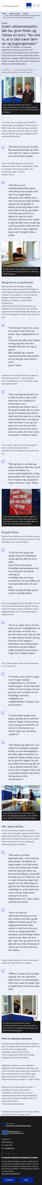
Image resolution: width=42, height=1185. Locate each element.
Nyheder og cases (14, 13)
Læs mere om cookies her (11, 1173)
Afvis (26, 1180)
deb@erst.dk (9, 1148)
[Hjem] (10, 5)
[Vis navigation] (38, 6)
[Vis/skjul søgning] (34, 5)
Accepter (9, 1180)
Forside (4, 13)
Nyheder (25, 13)
